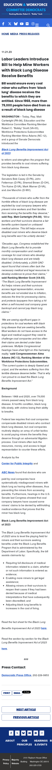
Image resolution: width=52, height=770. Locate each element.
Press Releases (29, 34)
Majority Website (15, 761)
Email (17, 692)
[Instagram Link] (34, 23)
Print (6, 692)
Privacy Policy (6, 761)
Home (5, 34)
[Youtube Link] (22, 23)
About (10, 741)
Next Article (26, 709)
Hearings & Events (41, 742)
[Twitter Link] (10, 23)
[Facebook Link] (4, 23)
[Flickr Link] (28, 23)
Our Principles (24, 742)
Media (14, 34)
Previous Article (26, 717)
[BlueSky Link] (16, 23)
